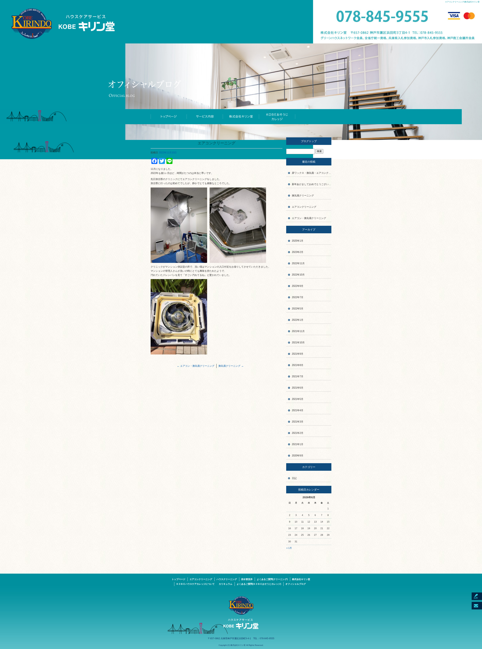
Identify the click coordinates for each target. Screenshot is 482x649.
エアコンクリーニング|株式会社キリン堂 (462, 2)
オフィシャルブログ (295, 584)
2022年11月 (298, 263)
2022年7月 (297, 297)
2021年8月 (297, 365)
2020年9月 (297, 455)
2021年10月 (298, 342)
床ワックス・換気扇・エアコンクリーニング (311, 172)
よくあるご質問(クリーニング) (272, 579)
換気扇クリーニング (231, 365)
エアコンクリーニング (304, 206)
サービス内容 (205, 116)
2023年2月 (297, 252)
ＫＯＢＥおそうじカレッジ (277, 116)
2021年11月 (298, 331)
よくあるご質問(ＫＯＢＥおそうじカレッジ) (259, 584)
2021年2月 (297, 433)
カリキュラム (225, 584)
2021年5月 (297, 399)
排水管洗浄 (246, 579)
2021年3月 (297, 421)
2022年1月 (297, 319)
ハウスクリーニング (227, 579)
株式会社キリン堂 (241, 116)
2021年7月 (297, 376)
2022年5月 (297, 308)
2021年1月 (297, 444)
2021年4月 (297, 410)
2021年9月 (297, 353)
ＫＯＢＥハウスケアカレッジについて (195, 584)
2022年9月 (297, 286)
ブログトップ (309, 141)
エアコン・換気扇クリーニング (195, 365)
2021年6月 (297, 387)
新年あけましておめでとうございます (311, 184)
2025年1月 (297, 240)
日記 (294, 478)
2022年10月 (298, 274)
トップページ (169, 116)
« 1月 (289, 548)
